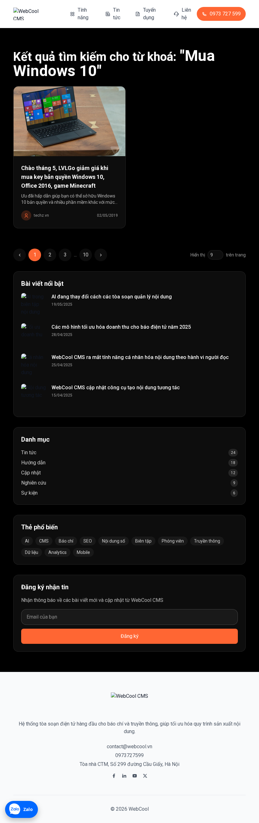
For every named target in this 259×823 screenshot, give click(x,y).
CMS (44, 541)
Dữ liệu (31, 552)
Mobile (83, 552)
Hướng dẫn (33, 463)
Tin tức (28, 453)
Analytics (57, 552)
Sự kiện (29, 493)
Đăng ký (130, 636)
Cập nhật (31, 473)
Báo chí (66, 541)
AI (27, 541)
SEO (87, 541)
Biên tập (143, 541)
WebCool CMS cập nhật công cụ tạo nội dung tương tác (115, 388)
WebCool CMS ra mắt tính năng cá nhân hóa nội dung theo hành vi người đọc (140, 357)
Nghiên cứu (33, 483)
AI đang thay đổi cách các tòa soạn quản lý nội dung (111, 297)
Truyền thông (207, 541)
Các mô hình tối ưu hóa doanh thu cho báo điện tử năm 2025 (121, 327)
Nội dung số (113, 541)
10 (85, 255)
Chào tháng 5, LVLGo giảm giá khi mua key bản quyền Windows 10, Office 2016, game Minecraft (64, 177)
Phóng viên (173, 541)
